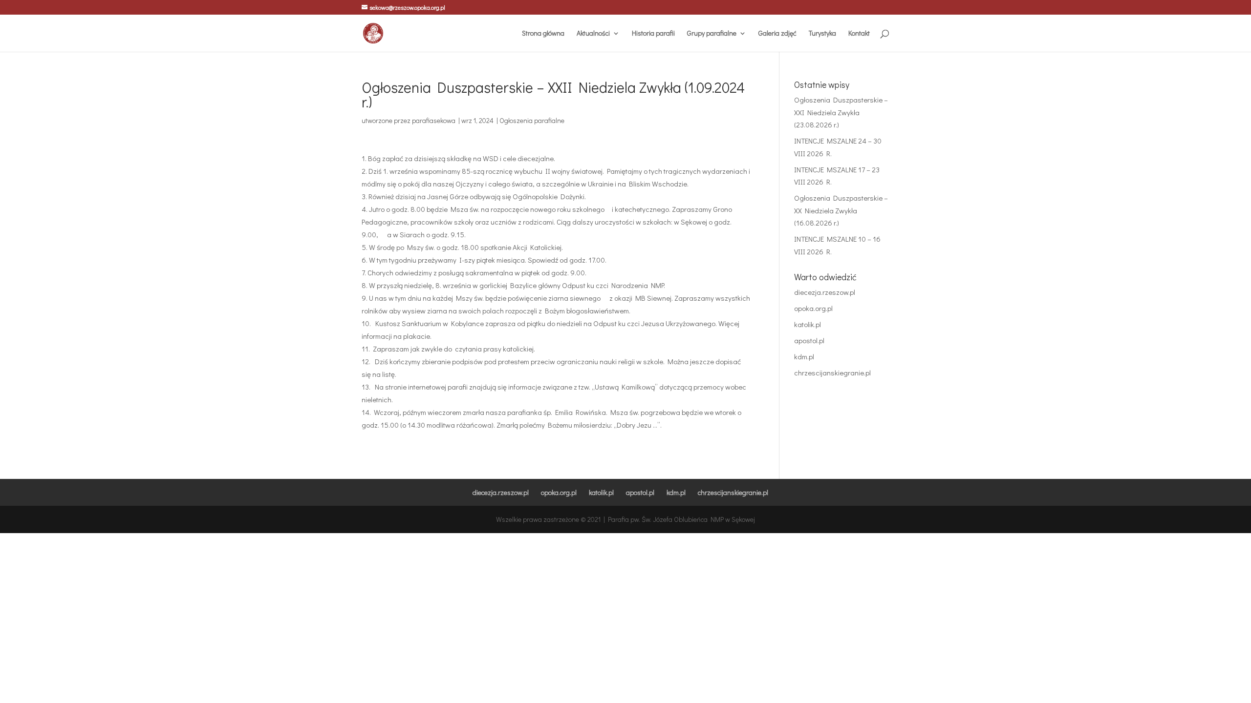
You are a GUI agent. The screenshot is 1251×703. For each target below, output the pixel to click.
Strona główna (543, 34)
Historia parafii (653, 34)
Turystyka (822, 34)
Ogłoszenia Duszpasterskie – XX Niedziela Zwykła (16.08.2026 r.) (841, 210)
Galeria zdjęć (777, 34)
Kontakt (859, 34)
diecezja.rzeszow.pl (824, 292)
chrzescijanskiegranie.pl (832, 372)
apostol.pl (809, 340)
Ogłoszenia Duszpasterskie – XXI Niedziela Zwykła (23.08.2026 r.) (841, 112)
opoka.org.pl (813, 308)
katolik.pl (807, 324)
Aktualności (593, 34)
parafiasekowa (433, 120)
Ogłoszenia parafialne (531, 120)
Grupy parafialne (711, 34)
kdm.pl (804, 356)
